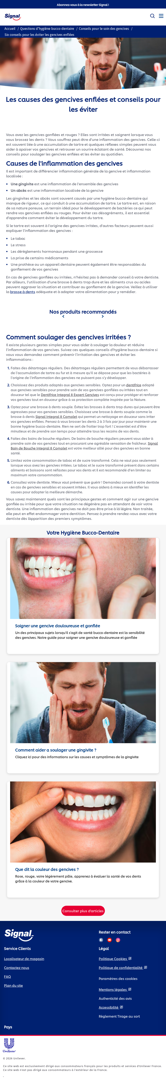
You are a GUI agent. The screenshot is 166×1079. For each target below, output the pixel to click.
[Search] (152, 15)
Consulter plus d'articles (83, 910)
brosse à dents (22, 291)
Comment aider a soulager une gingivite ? (55, 750)
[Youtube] (109, 940)
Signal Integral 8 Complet (56, 416)
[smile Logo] (13, 16)
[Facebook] (101, 940)
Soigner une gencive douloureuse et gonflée (57, 625)
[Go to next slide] (102, 316)
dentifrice (133, 384)
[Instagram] (118, 940)
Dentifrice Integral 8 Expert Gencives (70, 394)
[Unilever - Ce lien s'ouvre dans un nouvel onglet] (3, 1075)
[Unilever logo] (9, 1044)
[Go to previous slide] (63, 316)
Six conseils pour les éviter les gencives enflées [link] (39, 34)
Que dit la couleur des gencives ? (47, 869)
